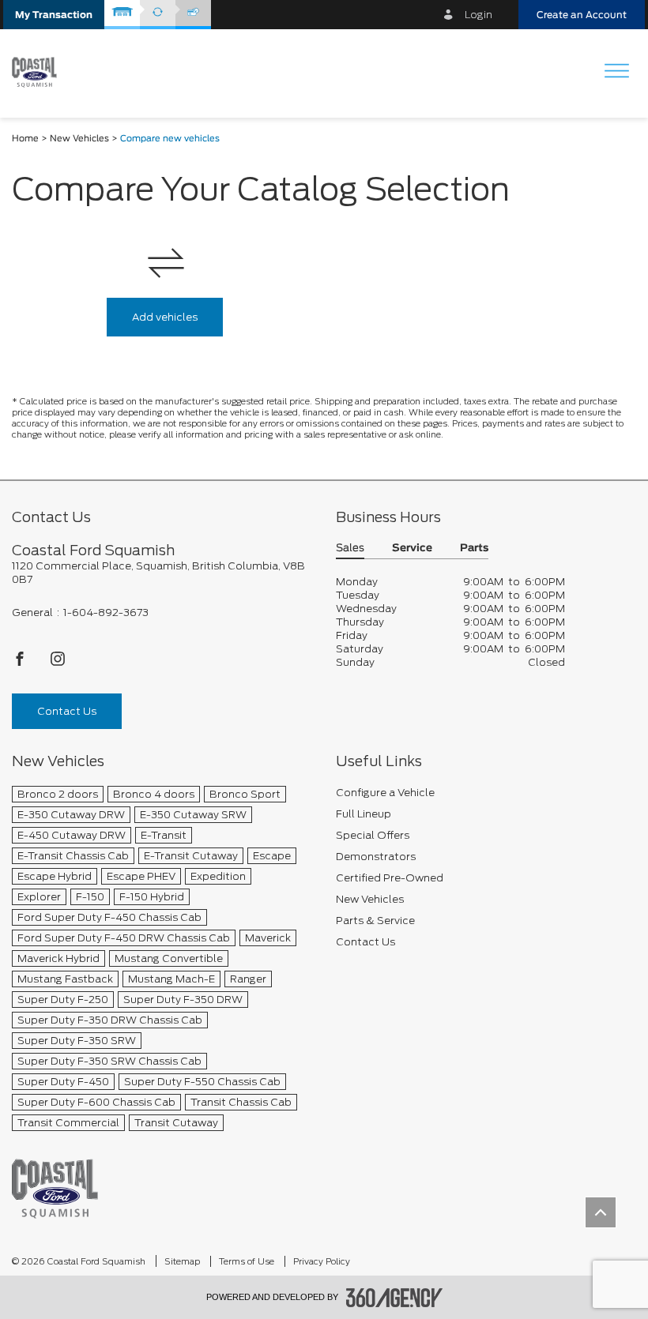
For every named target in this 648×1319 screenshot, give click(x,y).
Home (25, 138)
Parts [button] (474, 548)
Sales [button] (350, 548)
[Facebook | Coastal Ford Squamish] (21, 663)
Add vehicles (165, 317)
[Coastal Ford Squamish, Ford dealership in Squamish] (40, 72)
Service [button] (412, 548)
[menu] (616, 72)
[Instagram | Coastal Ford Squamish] (58, 663)
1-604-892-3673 (106, 612)
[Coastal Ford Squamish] (55, 1188)
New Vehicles (79, 138)
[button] (53, 14)
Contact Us (66, 711)
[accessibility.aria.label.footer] (394, 1297)
